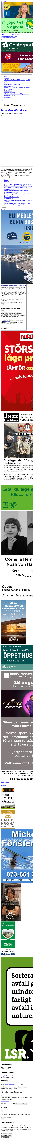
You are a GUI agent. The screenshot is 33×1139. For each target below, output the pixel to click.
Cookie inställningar (21, 1104)
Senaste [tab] (6, 180)
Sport (5, 81)
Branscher (15, 87)
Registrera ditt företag (24, 87)
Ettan (5, 76)
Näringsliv (20, 80)
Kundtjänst (7, 95)
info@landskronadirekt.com (8, 1076)
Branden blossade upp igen (11, 192)
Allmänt (6, 80)
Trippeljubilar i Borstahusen (13, 110)
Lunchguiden (8, 89)
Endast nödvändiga (6, 1135)
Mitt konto (7, 97)
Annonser (3, 1)
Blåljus (11, 80)
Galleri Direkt (8, 91)
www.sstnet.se (5, 1101)
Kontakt (13, 95)
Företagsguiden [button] (8, 86)
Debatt (6, 84)
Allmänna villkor (9, 94)
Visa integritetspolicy (6, 1133)
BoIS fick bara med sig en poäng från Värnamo (17, 184)
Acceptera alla (5, 1137)
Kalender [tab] (6, 181)
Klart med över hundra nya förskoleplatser (16, 190)
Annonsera (17, 94)
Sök (2, 1119)
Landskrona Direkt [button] (9, 92)
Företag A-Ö (8, 87)
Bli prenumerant (24, 94)
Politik (28, 80)
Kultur (15, 80)
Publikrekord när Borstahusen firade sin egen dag (18, 186)
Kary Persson (19, 113)
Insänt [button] (6, 83)
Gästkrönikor (16, 84)
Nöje (24, 80)
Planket (10, 84)
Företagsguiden (5, 782)
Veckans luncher (8, 198)
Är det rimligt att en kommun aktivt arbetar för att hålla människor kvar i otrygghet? (18, 204)
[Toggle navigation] (1, 39)
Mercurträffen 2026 (11, 197)
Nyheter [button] (6, 78)
